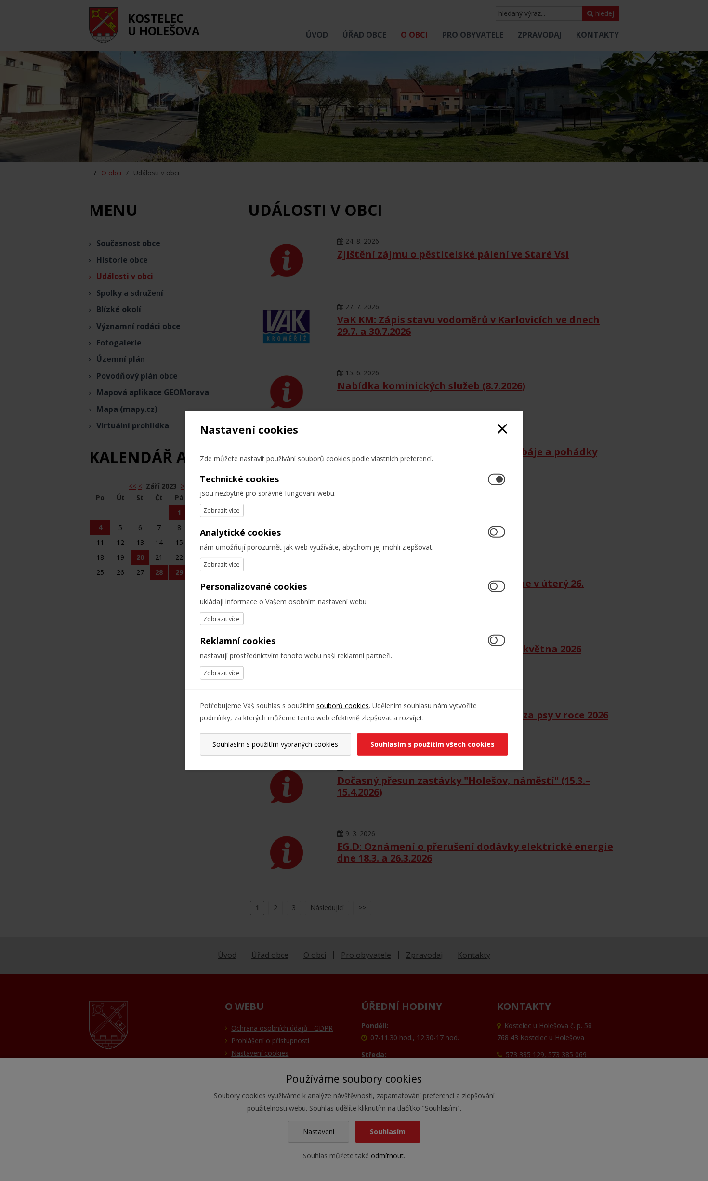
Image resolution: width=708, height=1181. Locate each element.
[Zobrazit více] (222, 510)
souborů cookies (342, 705)
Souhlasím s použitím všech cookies (432, 744)
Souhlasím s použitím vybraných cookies (275, 744)
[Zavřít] (502, 429)
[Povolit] (496, 532)
